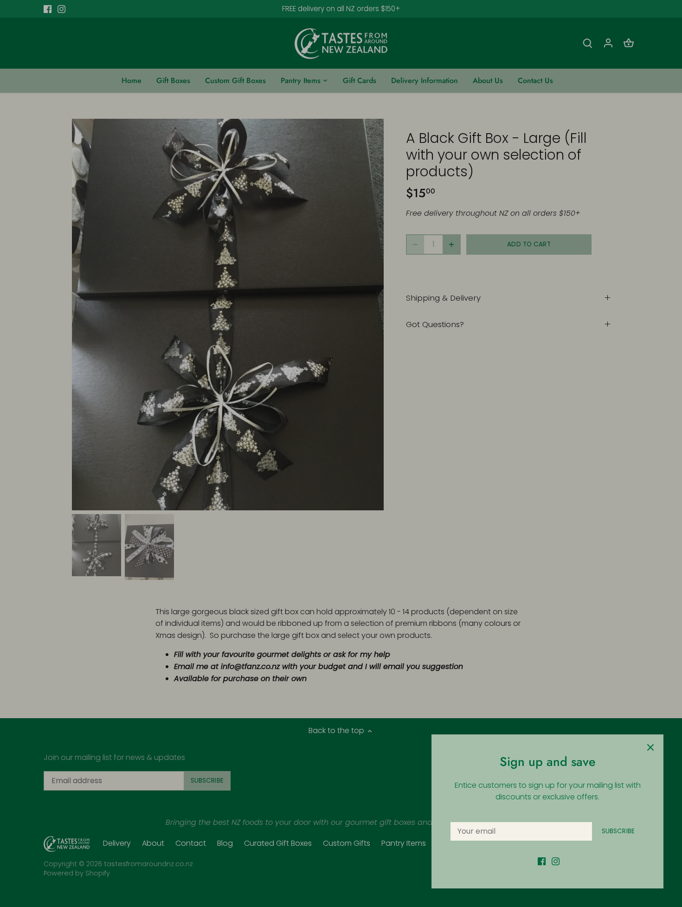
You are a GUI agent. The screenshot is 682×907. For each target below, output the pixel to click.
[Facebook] (542, 861)
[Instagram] (556, 861)
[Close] (650, 747)
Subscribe (618, 831)
